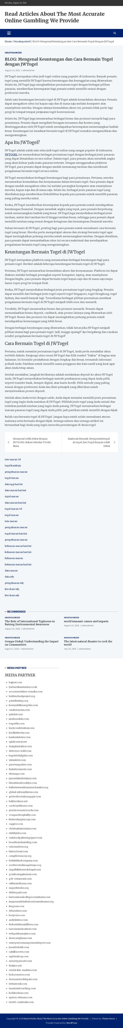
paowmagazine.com (20, 764)
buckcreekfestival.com (21, 728)
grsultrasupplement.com (23, 874)
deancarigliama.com (20, 938)
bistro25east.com (18, 851)
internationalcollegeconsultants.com (29, 897)
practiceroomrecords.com (23, 810)
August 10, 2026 (71, 625)
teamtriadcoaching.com (22, 988)
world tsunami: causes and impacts (86, 621)
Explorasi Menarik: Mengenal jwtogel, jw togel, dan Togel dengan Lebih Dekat (89, 442)
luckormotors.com (19, 974)
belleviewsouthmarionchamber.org (28, 787)
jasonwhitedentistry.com (22, 778)
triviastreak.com (18, 983)
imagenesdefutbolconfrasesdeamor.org (31, 901)
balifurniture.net (18, 801)
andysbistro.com (18, 919)
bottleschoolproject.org (22, 696)
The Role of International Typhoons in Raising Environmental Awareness (30, 623)
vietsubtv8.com (17, 760)
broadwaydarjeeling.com (23, 842)
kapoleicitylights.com (21, 755)
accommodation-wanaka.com (25, 691)
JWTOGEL (11, 154)
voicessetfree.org (18, 846)
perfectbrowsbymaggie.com (25, 796)
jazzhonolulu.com (19, 718)
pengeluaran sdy (14, 583)
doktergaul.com (18, 892)
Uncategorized (13, 52)
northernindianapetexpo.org (25, 865)
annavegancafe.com (20, 960)
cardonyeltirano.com (21, 805)
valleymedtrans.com (20, 883)
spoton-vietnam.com (20, 997)
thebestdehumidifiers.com (23, 924)
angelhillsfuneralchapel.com (25, 869)
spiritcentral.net (18, 741)
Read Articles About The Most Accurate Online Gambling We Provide (55, 17)
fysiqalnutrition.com (20, 746)
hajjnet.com (15, 682)
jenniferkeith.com (19, 947)
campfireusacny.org (20, 855)
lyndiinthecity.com (19, 732)
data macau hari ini (15, 502)
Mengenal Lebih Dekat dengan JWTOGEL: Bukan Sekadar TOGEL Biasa (32, 442)
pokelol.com (16, 714)
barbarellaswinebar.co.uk (23, 687)
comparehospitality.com (22, 814)
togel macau (12, 515)
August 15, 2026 (12, 628)
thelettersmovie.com (20, 769)
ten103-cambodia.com (21, 1002)
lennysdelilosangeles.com (23, 705)
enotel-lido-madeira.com (23, 970)
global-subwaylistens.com (23, 792)
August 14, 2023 (12, 70)
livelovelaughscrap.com (22, 819)
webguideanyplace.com (22, 933)
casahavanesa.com (19, 709)
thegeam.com (16, 906)
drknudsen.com (18, 910)
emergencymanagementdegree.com (29, 942)
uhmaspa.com (17, 773)
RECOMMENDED (16, 611)
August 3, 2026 (12, 648)
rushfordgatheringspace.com (25, 837)
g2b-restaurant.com (20, 878)
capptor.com (16, 823)
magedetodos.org (19, 887)
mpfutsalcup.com (18, 956)
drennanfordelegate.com (23, 979)
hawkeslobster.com (19, 737)
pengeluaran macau (16, 539)
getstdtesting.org (18, 700)
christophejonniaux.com (22, 828)
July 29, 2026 (70, 648)
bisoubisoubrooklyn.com (23, 782)
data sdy (9, 576)
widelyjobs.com (17, 833)
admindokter (28, 70)
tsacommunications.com (23, 928)
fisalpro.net (15, 965)
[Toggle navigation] (9, 33)
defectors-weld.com (20, 750)
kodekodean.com (18, 992)
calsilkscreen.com (19, 951)
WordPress (71, 1022)
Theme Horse (108, 1018)
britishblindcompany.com (23, 860)
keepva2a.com (17, 915)
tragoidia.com (17, 723)
